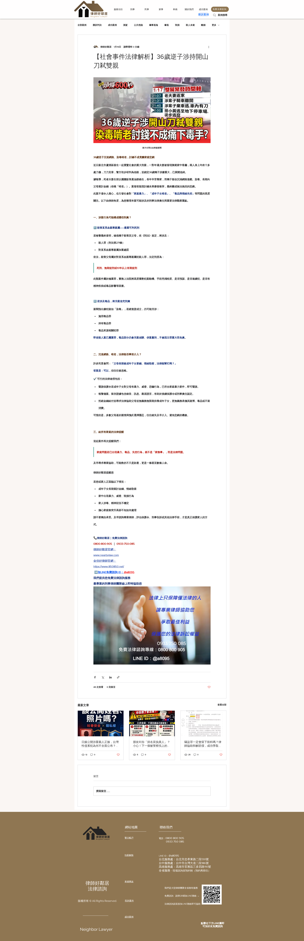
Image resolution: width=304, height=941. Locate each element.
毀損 (177, 25)
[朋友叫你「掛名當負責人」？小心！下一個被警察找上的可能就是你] (152, 723)
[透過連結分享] (118, 677)
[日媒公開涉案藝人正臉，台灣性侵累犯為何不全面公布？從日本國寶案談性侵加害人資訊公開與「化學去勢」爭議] (101, 723)
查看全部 (222, 704)
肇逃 (166, 25)
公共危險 (138, 25)
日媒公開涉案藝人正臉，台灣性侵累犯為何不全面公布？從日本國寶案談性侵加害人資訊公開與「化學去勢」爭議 (100, 744)
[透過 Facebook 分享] (94, 677)
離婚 (203, 25)
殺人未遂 (190, 25)
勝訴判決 (97, 25)
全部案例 (82, 25)
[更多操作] (209, 47)
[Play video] (152, 110)
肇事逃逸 (153, 25)
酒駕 (125, 25)
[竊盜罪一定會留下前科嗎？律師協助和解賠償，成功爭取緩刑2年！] (203, 723)
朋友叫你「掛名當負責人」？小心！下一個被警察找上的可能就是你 (151, 744)
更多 (214, 25)
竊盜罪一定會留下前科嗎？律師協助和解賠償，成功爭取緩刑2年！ (202, 744)
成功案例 (112, 25)
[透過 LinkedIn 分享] (110, 677)
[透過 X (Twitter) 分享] (102, 677)
